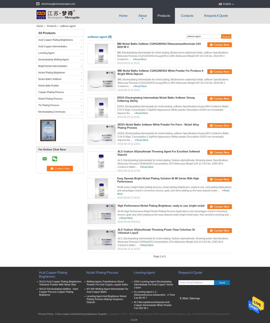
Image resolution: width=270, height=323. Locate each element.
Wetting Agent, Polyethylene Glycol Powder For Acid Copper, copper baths (107, 283)
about (142, 15)
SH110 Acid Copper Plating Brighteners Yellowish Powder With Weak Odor (60, 283)
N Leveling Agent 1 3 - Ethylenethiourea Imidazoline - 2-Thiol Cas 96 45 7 (154, 295)
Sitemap (195, 298)
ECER (134, 320)
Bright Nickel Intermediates (52, 66)
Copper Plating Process (51, 92)
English (227, 4)
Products (164, 15)
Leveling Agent (46, 53)
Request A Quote (216, 15)
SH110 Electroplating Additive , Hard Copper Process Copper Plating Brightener (58, 292)
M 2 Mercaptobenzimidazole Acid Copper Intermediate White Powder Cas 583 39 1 (153, 305)
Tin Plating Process (48, 105)
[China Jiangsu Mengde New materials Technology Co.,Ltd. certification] (48, 130)
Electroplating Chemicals (51, 111)
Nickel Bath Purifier (48, 85)
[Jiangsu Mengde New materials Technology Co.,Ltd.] (58, 15)
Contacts (187, 15)
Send (222, 282)
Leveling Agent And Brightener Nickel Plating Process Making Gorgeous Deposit (107, 299)
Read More (140, 59)
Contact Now (221, 44)
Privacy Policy (45, 314)
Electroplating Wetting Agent (53, 59)
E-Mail (184, 298)
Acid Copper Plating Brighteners (55, 40)
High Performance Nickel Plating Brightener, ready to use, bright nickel (161, 205)
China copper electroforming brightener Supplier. (81, 314)
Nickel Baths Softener (49, 79)
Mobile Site (187, 303)
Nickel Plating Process (50, 98)
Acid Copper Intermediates (52, 46)
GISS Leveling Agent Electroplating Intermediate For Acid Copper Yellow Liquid (153, 284)
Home (123, 15)
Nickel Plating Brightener (51, 72)
